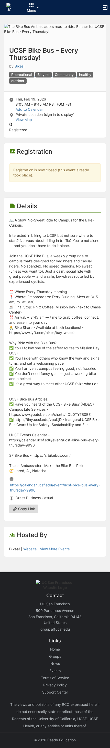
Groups (55, 656)
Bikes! (20, 66)
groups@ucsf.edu (55, 629)
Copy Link (26, 509)
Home (55, 649)
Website (30, 549)
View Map (24, 119)
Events (55, 670)
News (55, 663)
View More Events (55, 549)
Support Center (55, 692)
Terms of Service (55, 678)
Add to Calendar (29, 109)
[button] (11, 7)
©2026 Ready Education (55, 740)
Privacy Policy (55, 685)
